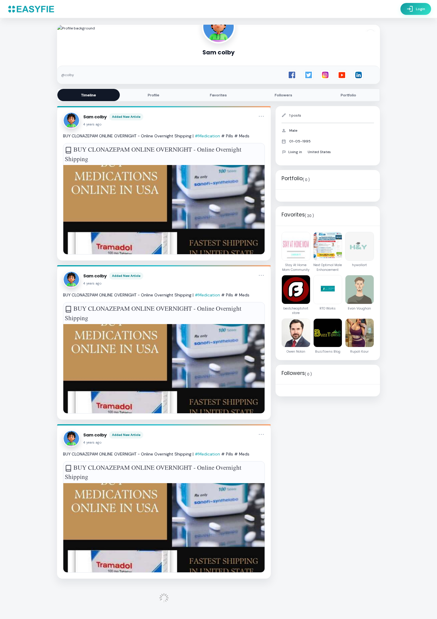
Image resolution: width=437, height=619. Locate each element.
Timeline (88, 95)
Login (415, 9)
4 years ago (92, 124)
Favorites (218, 95)
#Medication (207, 136)
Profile (153, 95)
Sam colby (95, 117)
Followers (283, 95)
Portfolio (348, 95)
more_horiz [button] (261, 116)
